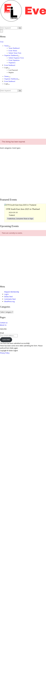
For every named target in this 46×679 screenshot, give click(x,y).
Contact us (3, 323)
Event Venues (13, 50)
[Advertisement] (23, 115)
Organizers (12, 62)
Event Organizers (14, 60)
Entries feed (8, 297)
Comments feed (10, 299)
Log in (6, 294)
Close (1, 42)
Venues (6, 46)
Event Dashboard (9, 65)
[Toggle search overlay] (0, 25)
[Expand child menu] (9, 46)
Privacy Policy (4, 353)
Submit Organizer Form (16, 58)
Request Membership (11, 292)
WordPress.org (9, 301)
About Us (3, 325)
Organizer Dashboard (11, 55)
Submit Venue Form (15, 53)
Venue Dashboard (14, 48)
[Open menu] (1, 30)
